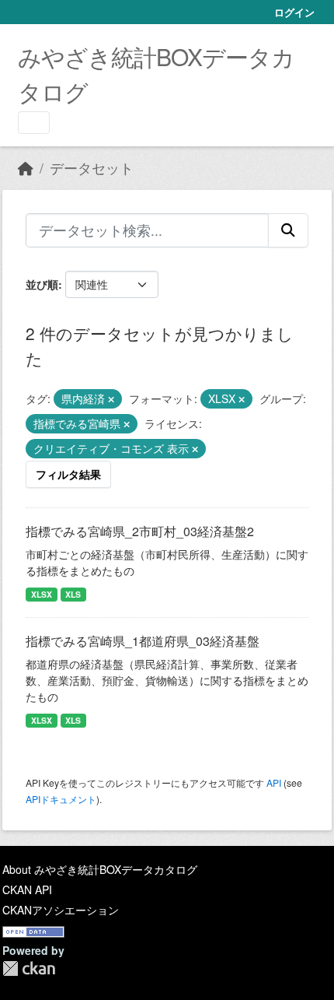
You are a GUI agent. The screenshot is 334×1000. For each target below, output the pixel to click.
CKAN (28, 968)
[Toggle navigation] (34, 122)
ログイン (294, 12)
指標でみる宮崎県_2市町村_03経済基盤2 (140, 531)
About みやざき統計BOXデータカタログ (99, 869)
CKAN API (27, 889)
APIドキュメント (61, 798)
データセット (92, 167)
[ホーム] (25, 167)
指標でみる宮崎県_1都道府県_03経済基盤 (142, 641)
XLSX (41, 594)
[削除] (111, 399)
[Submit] (288, 230)
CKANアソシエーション (60, 910)
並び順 (42, 284)
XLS (73, 594)
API (273, 782)
